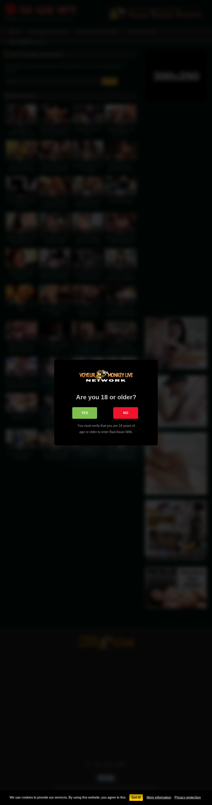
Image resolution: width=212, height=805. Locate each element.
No (125, 413)
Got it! (136, 797)
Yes (84, 413)
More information (159, 797)
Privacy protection (188, 797)
